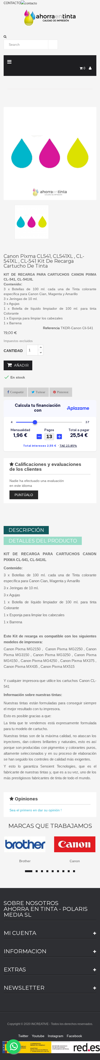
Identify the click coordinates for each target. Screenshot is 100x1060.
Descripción (26, 530)
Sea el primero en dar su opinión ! (35, 810)
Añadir (21, 365)
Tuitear (40, 392)
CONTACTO (12, 3)
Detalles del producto (42, 541)
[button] (50, 37)
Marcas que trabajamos (50, 826)
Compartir (17, 392)
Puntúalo (24, 495)
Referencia (51, 328)
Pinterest (62, 392)
